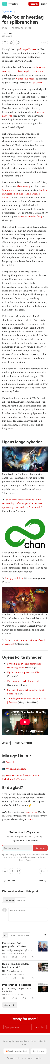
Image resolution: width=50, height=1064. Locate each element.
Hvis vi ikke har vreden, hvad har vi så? (15, 966)
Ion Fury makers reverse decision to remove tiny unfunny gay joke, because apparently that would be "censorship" (22, 503)
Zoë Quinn (36, 83)
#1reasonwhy (23, 186)
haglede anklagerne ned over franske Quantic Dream (24, 193)
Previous (11, 880)
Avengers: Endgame (16, 769)
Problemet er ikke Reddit (16, 984)
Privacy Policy (24, 860)
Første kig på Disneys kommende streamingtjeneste (24, 665)
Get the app (38, 1051)
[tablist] (14, 900)
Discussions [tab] (23, 935)
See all (7, 1005)
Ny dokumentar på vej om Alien (23, 672)
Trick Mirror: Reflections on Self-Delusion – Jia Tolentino (21, 777)
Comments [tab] (9, 900)
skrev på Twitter (27, 49)
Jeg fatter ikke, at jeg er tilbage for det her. (16, 990)
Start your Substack (17, 1051)
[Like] (5, 42)
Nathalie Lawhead (25, 79)
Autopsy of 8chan (14, 578)
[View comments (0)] (11, 42)
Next (40, 880)
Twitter (29, 819)
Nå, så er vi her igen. (12, 971)
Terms (33, 1041)
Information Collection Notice (30, 857)
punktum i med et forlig (30, 216)
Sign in (44, 4)
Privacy (25, 1041)
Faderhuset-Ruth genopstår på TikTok (14, 945)
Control (10, 762)
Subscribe (34, 4)
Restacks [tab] (21, 900)
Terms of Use (38, 854)
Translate (8, 12)
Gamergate (8, 190)
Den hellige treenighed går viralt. (18, 950)
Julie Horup (7, 33)
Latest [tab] (13, 935)
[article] (25, 950)
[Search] (45, 935)
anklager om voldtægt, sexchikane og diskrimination (23, 69)
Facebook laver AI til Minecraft (23, 681)
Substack (11, 1058)
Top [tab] (5, 935)
